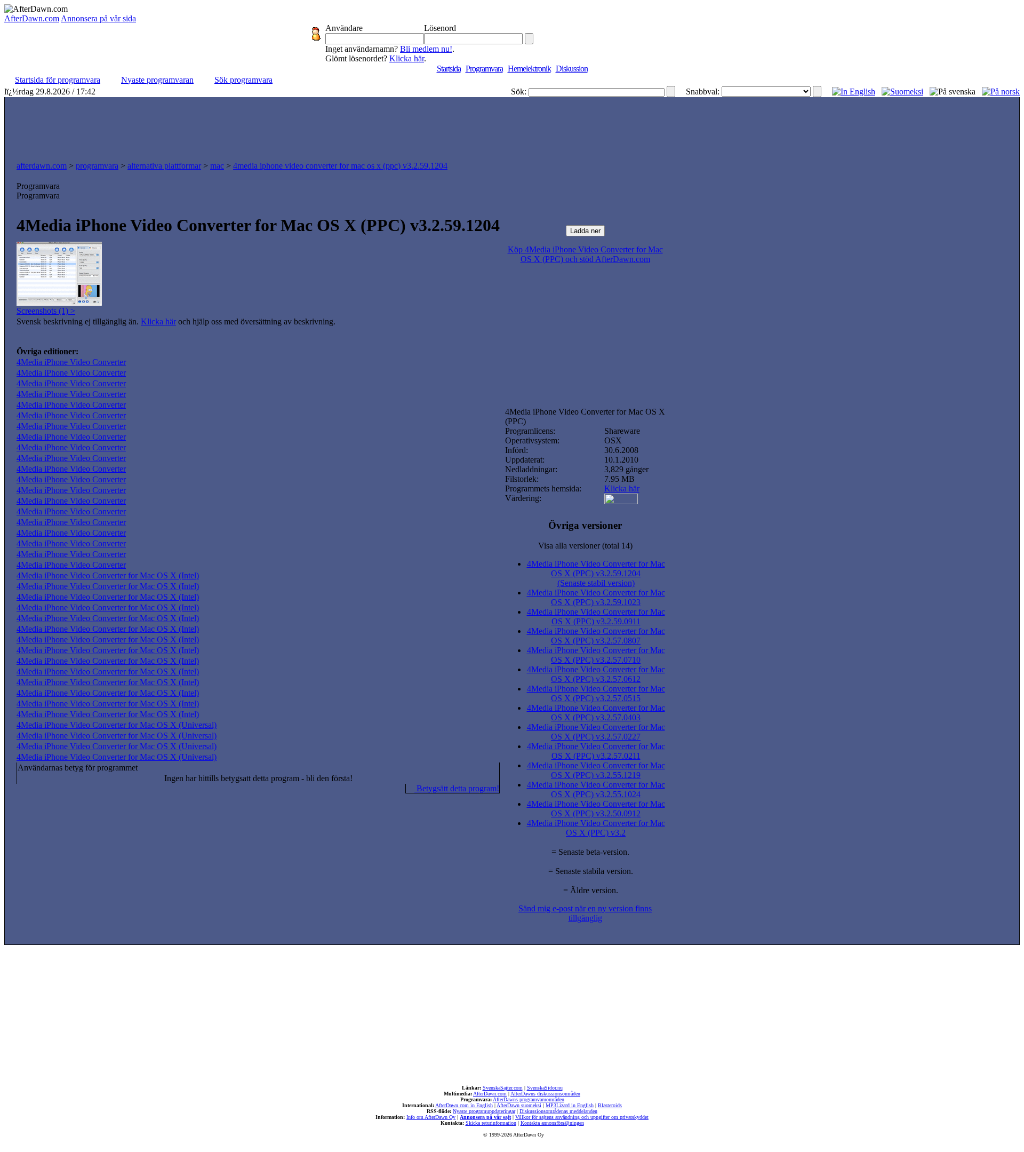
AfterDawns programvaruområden (528, 1099)
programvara (97, 165)
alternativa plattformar (164, 165)
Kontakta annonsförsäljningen (552, 1123)
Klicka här (406, 58)
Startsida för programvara (57, 79)
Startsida (449, 68)
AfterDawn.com (31, 18)
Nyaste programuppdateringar (484, 1111)
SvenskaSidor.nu (545, 1088)
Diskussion (572, 68)
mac (217, 165)
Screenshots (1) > (46, 310)
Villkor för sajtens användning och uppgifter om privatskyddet (582, 1117)
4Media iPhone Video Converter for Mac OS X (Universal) (117, 724)
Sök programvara (243, 79)
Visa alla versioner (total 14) (585, 545)
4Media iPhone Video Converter (71, 362)
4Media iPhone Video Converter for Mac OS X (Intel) (108, 575)
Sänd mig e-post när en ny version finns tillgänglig (585, 913)
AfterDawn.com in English (464, 1105)
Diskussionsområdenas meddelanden (558, 1111)
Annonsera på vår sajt (485, 1117)
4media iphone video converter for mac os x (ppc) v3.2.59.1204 (340, 165)
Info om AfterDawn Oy (430, 1117)
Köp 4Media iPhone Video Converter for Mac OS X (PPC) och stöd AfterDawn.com (585, 254)
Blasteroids (610, 1105)
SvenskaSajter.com (503, 1088)
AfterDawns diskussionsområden (545, 1094)
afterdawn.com (42, 165)
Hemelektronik (529, 68)
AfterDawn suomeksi (519, 1105)
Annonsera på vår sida (98, 18)
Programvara (484, 68)
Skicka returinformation (491, 1123)
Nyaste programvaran (157, 79)
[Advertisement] (512, 126)
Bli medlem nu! (426, 48)
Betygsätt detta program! (456, 788)
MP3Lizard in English (570, 1105)
